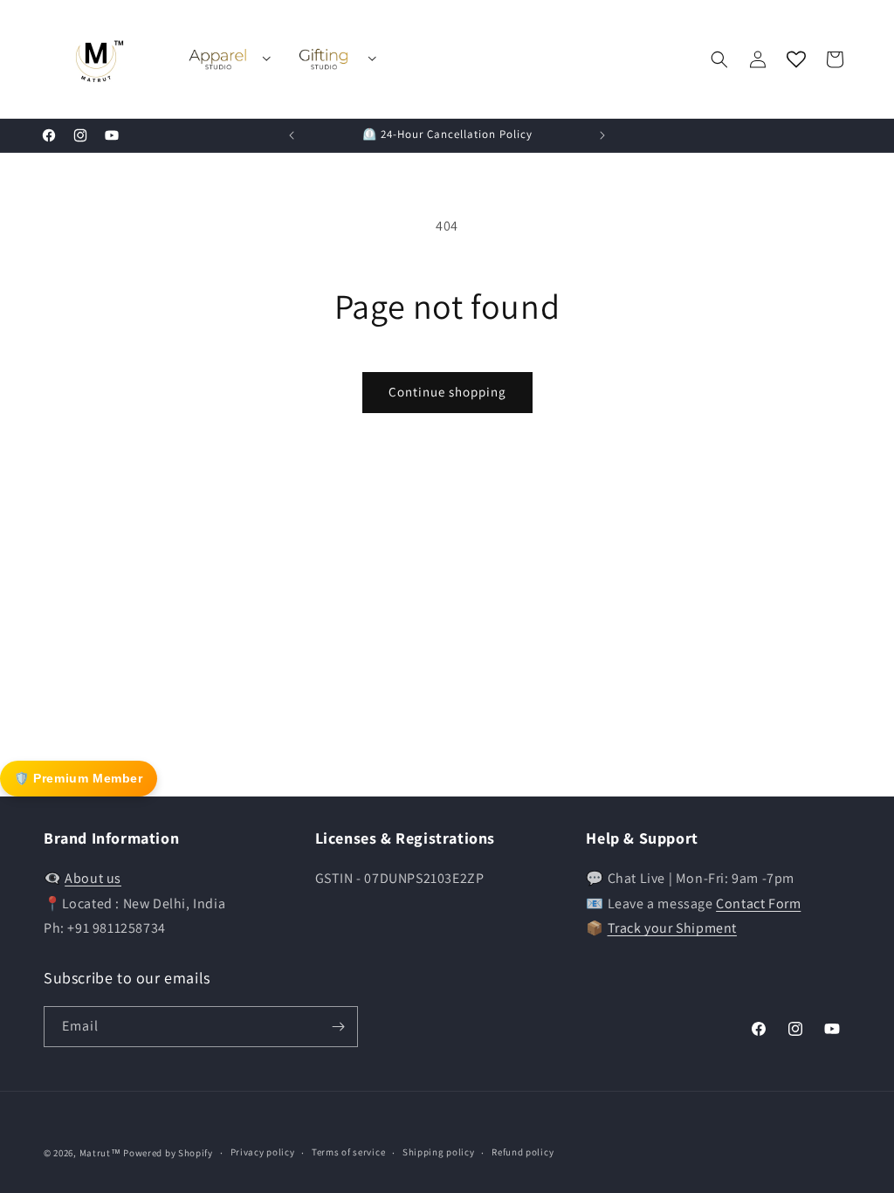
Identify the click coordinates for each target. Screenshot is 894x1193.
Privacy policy (262, 1152)
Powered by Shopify (168, 1153)
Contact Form (758, 903)
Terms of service (348, 1152)
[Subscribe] (338, 1026)
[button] (719, 59)
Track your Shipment (672, 928)
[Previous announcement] (291, 135)
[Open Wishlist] (796, 59)
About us (93, 878)
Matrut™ (100, 1153)
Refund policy (523, 1152)
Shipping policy (438, 1152)
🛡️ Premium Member (78, 778)
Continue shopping (447, 391)
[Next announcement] (602, 135)
